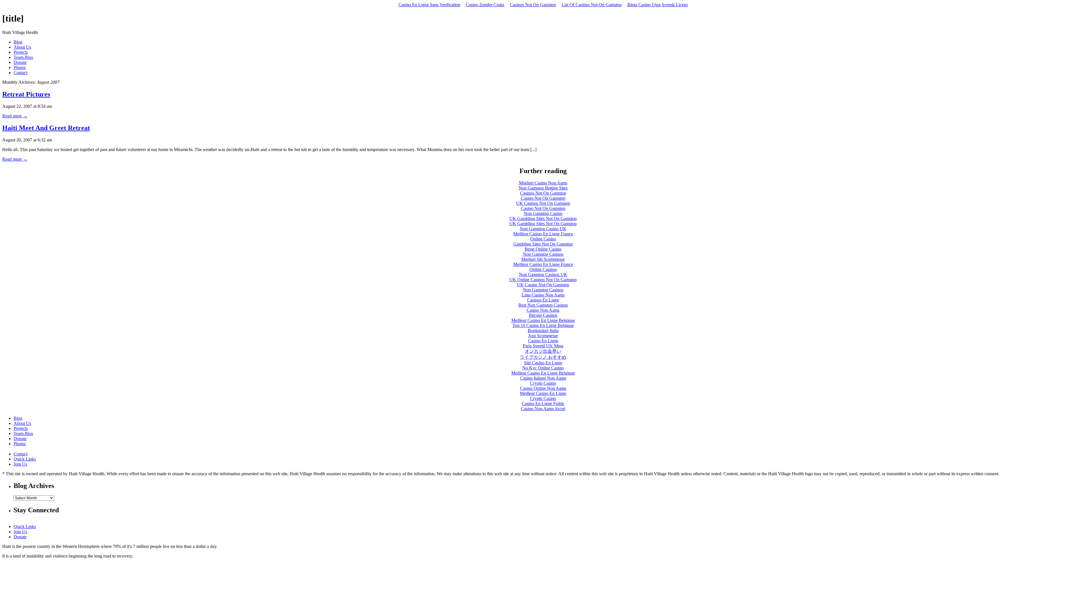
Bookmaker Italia (543, 330)
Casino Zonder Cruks (485, 4)
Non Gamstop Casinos (543, 254)
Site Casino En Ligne (543, 362)
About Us (22, 47)
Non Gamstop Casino (543, 213)
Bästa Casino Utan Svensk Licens (657, 4)
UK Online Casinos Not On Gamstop (543, 279)
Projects (21, 52)
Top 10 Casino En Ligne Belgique (543, 325)
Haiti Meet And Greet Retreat (46, 128)
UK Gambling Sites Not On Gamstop (543, 218)
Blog (18, 42)
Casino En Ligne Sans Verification (429, 4)
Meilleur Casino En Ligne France (543, 233)
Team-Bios (23, 57)
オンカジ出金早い (543, 351)
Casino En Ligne (543, 340)
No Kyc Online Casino (543, 367)
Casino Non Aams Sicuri (543, 408)
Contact (20, 72)
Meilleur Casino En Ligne (543, 393)
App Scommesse (543, 335)
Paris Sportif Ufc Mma (543, 345)
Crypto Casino (543, 383)
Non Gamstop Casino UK (543, 228)
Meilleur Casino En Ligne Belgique (543, 320)
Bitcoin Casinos (543, 315)
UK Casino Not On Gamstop (543, 284)
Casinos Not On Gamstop (533, 4)
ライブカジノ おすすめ (543, 357)
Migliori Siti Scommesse (543, 259)
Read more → (14, 115)
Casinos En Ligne (543, 300)
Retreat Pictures (26, 94)
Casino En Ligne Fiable (543, 403)
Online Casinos (543, 269)
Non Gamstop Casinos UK (543, 274)
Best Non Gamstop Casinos (543, 305)
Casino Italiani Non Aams (543, 378)
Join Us (20, 464)
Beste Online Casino (543, 249)
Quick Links (25, 459)
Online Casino (543, 238)
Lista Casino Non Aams (543, 294)
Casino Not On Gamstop (543, 198)
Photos (20, 67)
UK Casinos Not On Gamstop (543, 203)
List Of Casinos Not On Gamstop (592, 4)
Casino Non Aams (543, 310)
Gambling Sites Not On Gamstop (543, 244)
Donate (20, 62)
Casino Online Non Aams (543, 388)
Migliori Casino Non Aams (543, 182)
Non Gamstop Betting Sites (543, 188)
